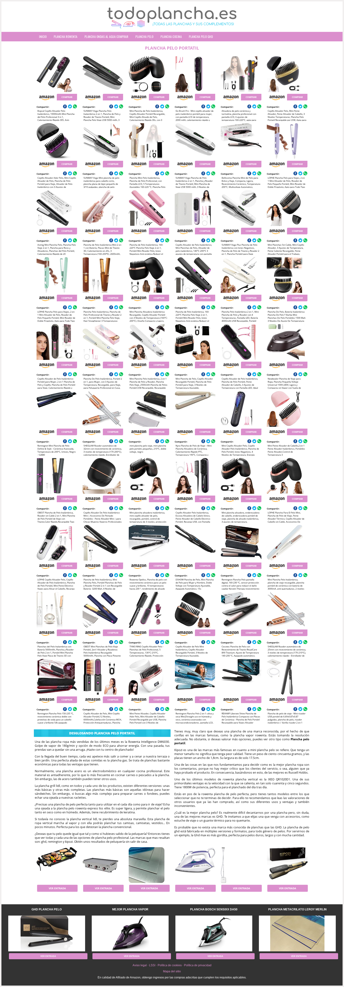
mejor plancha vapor (130, 909)
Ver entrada (57, 888)
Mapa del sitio (172, 971)
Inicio (43, 36)
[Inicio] (172, 25)
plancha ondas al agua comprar (106, 36)
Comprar (66, 97)
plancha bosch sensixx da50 (213, 909)
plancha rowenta (65, 36)
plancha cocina (171, 36)
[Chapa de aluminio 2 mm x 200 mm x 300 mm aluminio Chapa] (149, 865)
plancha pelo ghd (201, 36)
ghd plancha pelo (47, 909)
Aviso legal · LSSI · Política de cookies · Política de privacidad (172, 965)
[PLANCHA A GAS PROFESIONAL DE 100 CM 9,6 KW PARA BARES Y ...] (103, 865)
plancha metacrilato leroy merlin (297, 909)
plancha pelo (144, 36)
